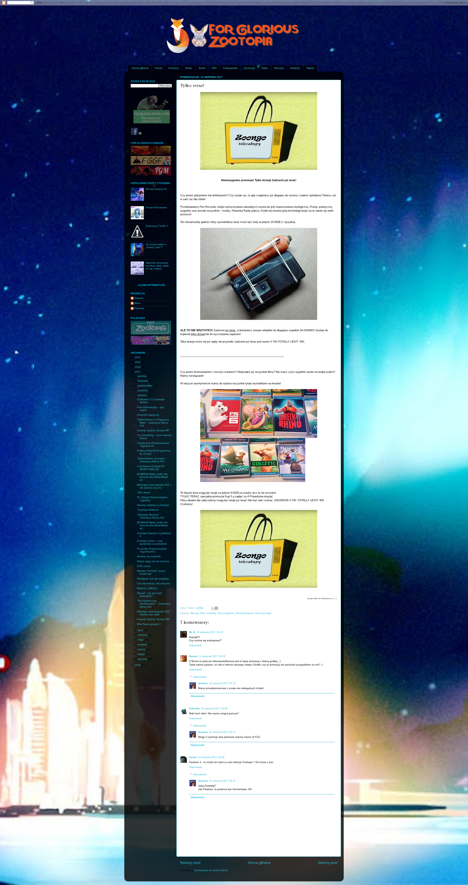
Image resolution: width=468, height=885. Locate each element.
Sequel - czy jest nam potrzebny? (149, 594)
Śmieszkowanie (245, 613)
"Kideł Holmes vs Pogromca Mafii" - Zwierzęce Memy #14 (153, 422)
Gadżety (295, 68)
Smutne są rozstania (149, 556)
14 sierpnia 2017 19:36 (211, 757)
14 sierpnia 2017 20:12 (222, 683)
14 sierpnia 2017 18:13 (209, 632)
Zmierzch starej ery (148, 415)
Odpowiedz (195, 645)
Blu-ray (195, 613)
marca (142, 649)
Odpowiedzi (199, 677)
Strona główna (139, 68)
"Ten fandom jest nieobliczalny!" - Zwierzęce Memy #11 (153, 603)
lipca (141, 630)
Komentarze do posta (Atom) (211, 870)
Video (264, 68)
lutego (142, 654)
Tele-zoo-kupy (263, 613)
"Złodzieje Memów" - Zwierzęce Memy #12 (151, 516)
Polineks (194, 708)
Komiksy (173, 68)
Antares (203, 683)
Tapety (310, 68)
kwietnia (143, 644)
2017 (138, 371)
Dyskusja (249, 68)
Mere (137, 303)
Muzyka (279, 68)
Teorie (201, 68)
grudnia (142, 376)
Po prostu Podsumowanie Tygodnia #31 (152, 550)
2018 (138, 367)
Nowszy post (190, 863)
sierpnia (143, 395)
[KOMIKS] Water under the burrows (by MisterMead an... (152, 477)
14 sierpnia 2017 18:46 (214, 708)
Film (214, 68)
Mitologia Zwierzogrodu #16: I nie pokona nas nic (154, 486)
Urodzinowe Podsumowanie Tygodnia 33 (153, 444)
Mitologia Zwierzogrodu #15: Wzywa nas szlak (153, 613)
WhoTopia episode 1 (149, 624)
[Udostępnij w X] (213, 608)
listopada (143, 380)
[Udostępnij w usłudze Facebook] (216, 608)
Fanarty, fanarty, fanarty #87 (153, 430)
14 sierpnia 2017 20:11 (222, 780)
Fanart (158, 68)
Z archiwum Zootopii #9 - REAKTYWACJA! (151, 468)
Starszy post (327, 863)
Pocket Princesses (156, 207)
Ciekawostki (230, 68)
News (188, 68)
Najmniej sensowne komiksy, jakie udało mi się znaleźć (157, 265)
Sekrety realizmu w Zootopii (153, 505)
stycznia (143, 659)
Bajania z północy (147, 588)
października (145, 385)
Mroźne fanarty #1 (156, 189)
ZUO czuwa (143, 566)
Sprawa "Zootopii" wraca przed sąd (151, 572)
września (143, 390)
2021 (138, 357)
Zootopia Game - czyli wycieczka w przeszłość (152, 542)
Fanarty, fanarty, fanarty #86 (153, 619)
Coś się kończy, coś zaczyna (153, 583)
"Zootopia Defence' (148, 510)
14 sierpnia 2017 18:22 (212, 656)
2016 (138, 665)
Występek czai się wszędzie (153, 578)
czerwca (143, 635)
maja (141, 639)
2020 (138, 362)
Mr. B (192, 632)
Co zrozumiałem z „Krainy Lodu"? (156, 246)
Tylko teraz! (143, 492)
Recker (193, 656)
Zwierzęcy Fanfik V (157, 226)
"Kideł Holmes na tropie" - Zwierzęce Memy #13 (152, 460)
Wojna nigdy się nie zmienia (153, 561)
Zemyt (193, 757)
